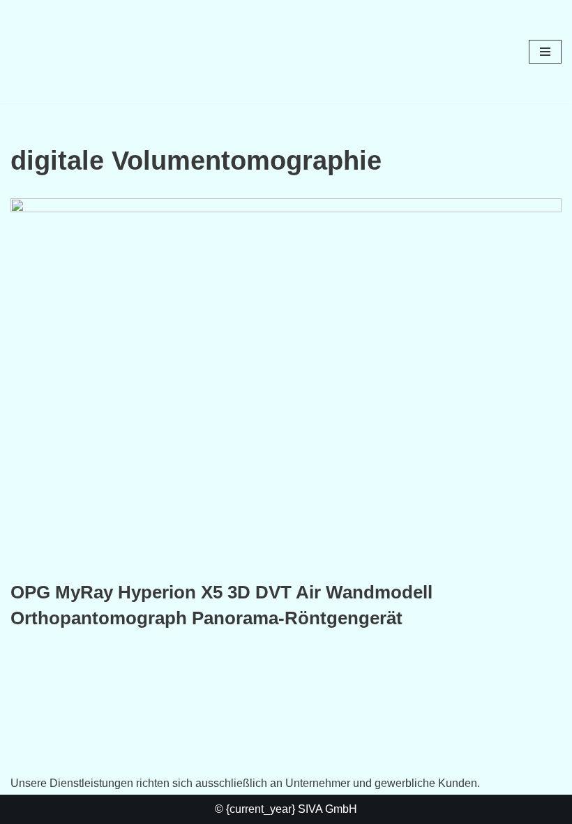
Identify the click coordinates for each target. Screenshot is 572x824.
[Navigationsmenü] (545, 52)
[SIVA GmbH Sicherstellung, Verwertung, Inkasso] (52, 52)
